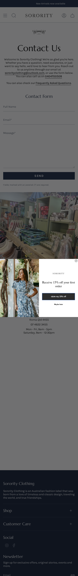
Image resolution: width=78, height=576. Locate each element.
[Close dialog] (76, 261)
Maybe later (58, 304)
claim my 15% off (58, 297)
